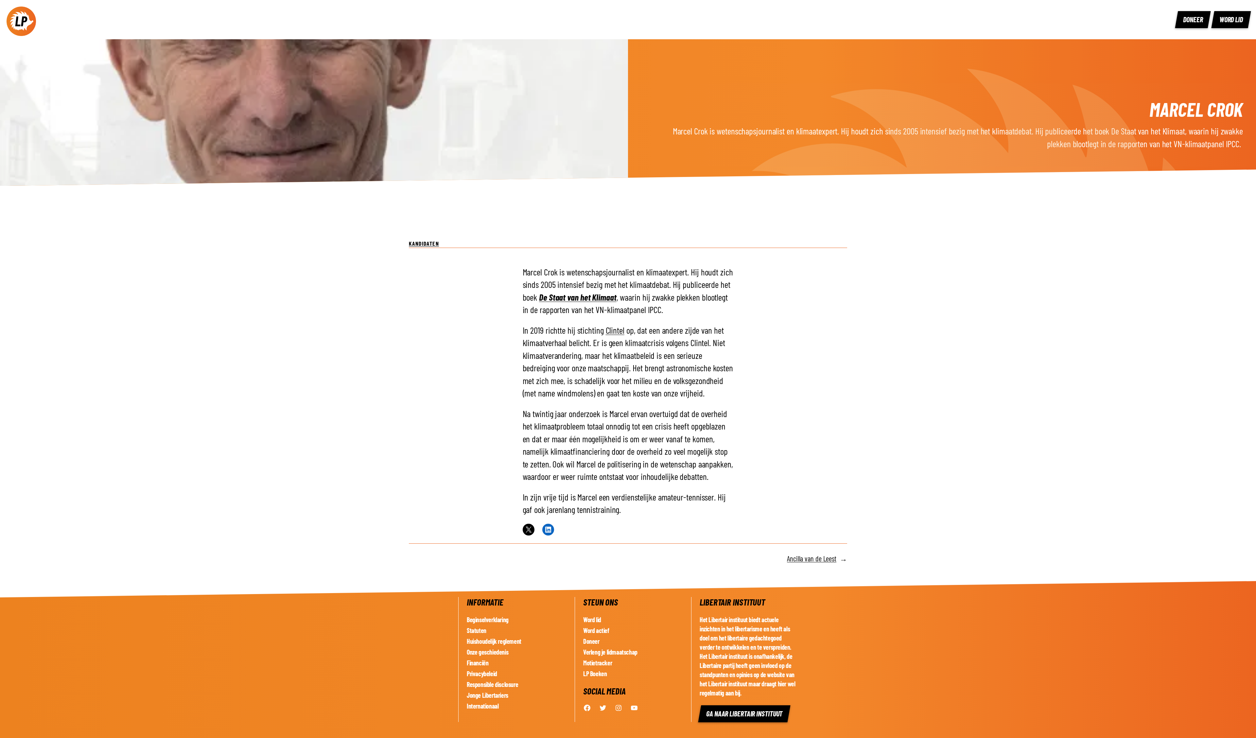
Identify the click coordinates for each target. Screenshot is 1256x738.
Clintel (615, 330)
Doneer (1193, 19)
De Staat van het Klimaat (578, 297)
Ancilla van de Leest (811, 558)
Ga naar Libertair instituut (744, 713)
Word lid (1231, 19)
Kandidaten (424, 243)
